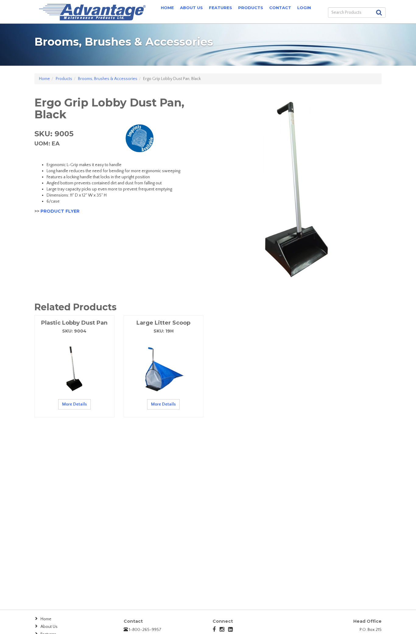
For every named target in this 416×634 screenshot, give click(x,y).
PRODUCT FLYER (60, 211)
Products (250, 7)
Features (220, 7)
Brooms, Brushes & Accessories (107, 78)
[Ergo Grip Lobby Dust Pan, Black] (297, 188)
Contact (280, 7)
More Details (74, 404)
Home (167, 7)
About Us (191, 7)
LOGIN (304, 7)
